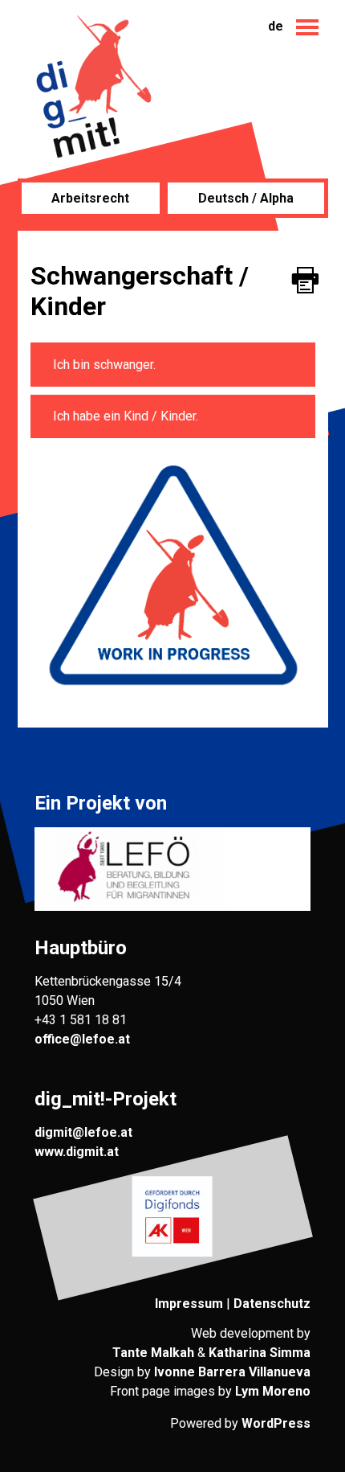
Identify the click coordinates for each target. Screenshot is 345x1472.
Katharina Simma (259, 1352)
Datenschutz (271, 1303)
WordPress (276, 1423)
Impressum (189, 1303)
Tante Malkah (153, 1352)
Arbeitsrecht (90, 198)
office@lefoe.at (82, 1039)
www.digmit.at (76, 1151)
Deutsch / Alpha (246, 198)
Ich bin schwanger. (104, 364)
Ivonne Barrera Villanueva (232, 1372)
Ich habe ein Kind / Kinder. (125, 416)
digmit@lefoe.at (83, 1132)
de (275, 26)
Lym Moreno (272, 1391)
